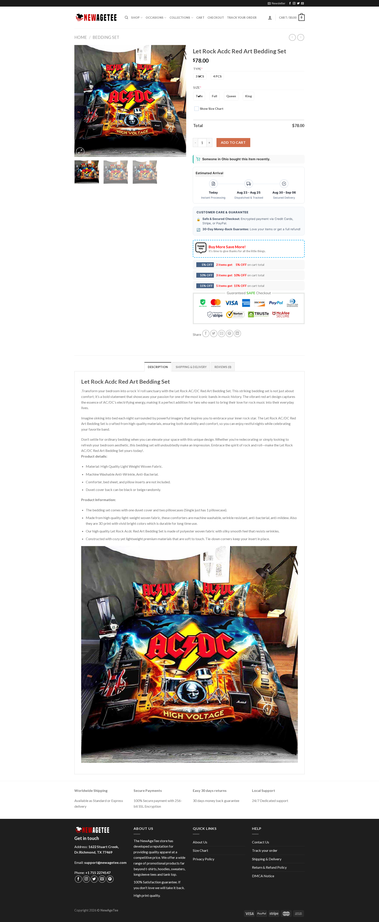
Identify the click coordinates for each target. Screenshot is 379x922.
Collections (180, 17)
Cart (200, 17)
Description (158, 367)
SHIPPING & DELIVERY (191, 367)
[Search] (126, 17)
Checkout (215, 17)
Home (80, 37)
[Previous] (82, 101)
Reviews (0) (223, 367)
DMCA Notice (263, 876)
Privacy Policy (203, 859)
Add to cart (233, 142)
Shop (135, 17)
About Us (200, 842)
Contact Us (260, 842)
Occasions (154, 17)
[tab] (158, 366)
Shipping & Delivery (266, 859)
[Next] (178, 101)
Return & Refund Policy (269, 867)
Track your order (242, 17)
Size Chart (200, 850)
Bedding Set (106, 37)
